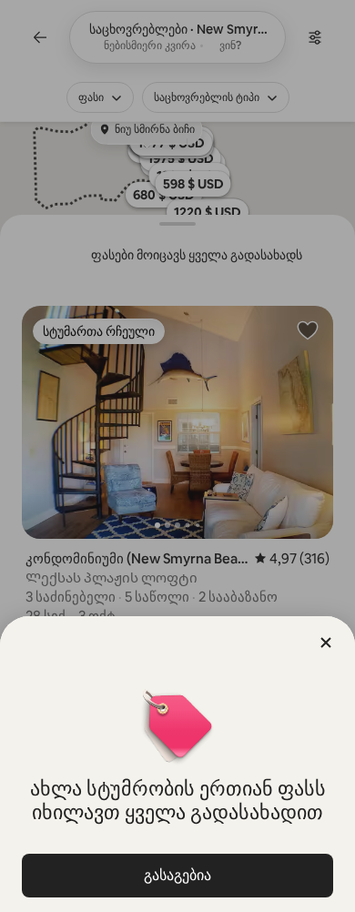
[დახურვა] (326, 642)
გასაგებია (177, 875)
